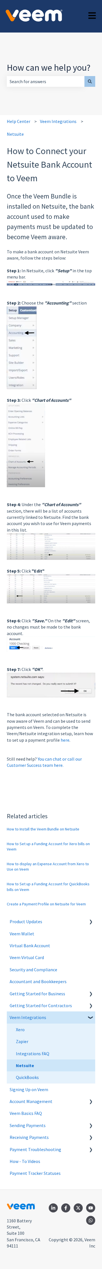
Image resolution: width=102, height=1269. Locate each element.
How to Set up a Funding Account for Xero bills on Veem (48, 846)
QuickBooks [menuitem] (27, 1077)
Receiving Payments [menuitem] (29, 1137)
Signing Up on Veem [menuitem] (29, 1089)
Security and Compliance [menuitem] (33, 969)
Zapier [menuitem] (22, 1041)
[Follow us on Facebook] (65, 1207)
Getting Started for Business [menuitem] (37, 993)
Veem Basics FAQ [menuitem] (26, 1113)
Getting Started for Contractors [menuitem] (41, 1005)
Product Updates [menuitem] (26, 921)
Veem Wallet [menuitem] (22, 933)
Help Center (18, 121)
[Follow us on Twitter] (78, 1207)
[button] (90, 922)
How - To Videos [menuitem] (25, 1161)
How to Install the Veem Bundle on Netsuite (43, 829)
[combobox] (45, 81)
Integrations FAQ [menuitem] (32, 1053)
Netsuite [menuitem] (25, 1065)
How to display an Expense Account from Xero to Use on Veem (48, 866)
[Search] (89, 81)
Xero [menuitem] (20, 1029)
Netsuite (15, 134)
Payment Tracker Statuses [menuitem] (35, 1173)
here (65, 740)
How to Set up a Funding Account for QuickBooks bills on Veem (48, 886)
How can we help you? (48, 67)
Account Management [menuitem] (31, 1101)
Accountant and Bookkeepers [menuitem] (38, 981)
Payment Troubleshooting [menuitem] (35, 1149)
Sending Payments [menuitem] (28, 1125)
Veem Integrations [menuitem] (28, 1017)
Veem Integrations (58, 121)
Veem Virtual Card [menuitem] (27, 957)
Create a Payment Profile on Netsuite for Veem (46, 904)
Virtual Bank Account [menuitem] (30, 945)
